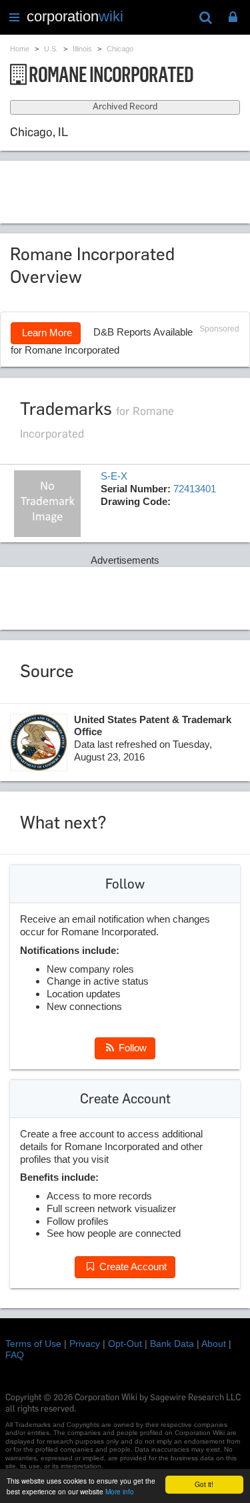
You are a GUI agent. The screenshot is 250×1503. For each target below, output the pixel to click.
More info (119, 1491)
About (213, 1343)
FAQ (14, 1355)
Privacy (84, 1343)
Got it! (204, 1484)
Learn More (45, 332)
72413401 (194, 488)
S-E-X (114, 476)
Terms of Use (33, 1343)
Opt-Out (125, 1343)
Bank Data (172, 1343)
